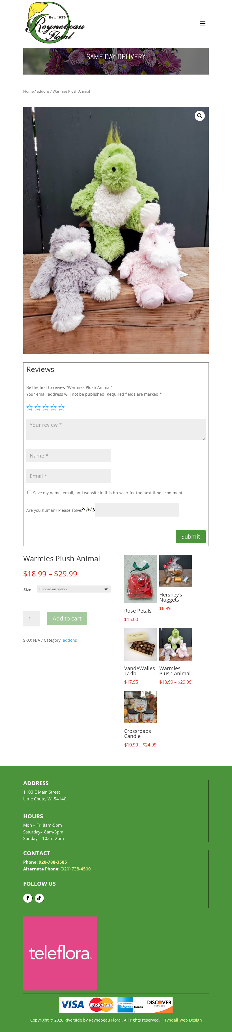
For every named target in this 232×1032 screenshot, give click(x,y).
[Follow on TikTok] (39, 898)
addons (43, 91)
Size (27, 589)
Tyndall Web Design (183, 1020)
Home (28, 91)
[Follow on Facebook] (28, 898)
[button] (200, 116)
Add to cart (67, 618)
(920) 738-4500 (76, 869)
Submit (190, 536)
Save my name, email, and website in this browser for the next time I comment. (108, 492)
